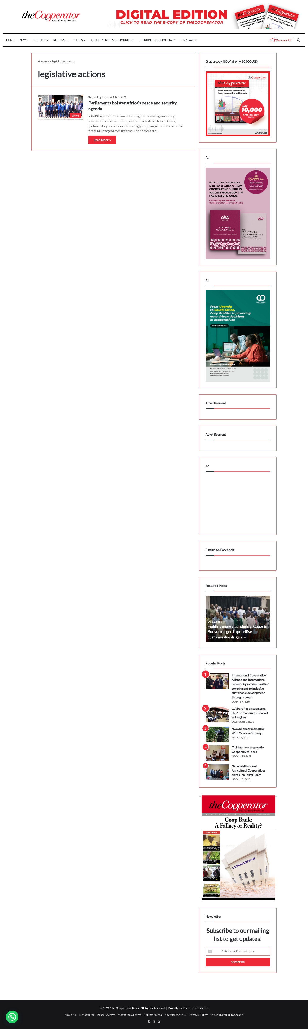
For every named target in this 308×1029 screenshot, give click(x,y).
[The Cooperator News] (51, 16)
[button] (12, 1017)
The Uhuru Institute (195, 1008)
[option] (238, 619)
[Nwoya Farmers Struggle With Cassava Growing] (217, 734)
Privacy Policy (198, 1014)
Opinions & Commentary (157, 40)
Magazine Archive (129, 1014)
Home (10, 40)
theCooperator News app (226, 1014)
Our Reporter (100, 97)
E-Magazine (189, 40)
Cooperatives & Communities (112, 40)
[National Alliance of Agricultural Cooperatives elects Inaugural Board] (217, 772)
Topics (78, 40)
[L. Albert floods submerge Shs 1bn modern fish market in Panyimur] (217, 714)
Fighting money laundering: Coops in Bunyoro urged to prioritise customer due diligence (237, 631)
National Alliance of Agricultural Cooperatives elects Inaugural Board (248, 770)
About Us (70, 1014)
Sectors (39, 40)
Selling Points (153, 1014)
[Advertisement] (238, 502)
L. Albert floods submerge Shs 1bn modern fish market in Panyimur (250, 713)
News (23, 40)
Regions (59, 40)
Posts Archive (106, 1014)
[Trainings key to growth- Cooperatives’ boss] (217, 753)
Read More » (102, 140)
